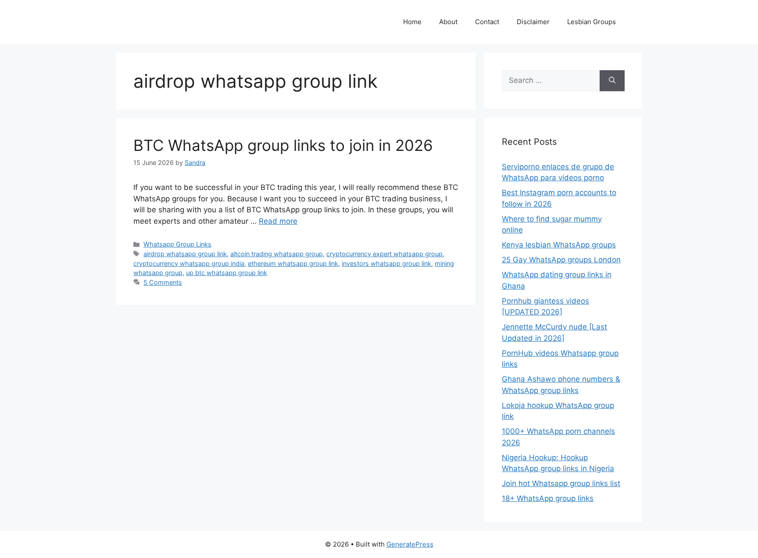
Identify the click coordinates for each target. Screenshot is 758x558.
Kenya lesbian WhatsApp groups (559, 244)
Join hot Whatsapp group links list (561, 483)
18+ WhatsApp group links (548, 498)
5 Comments (162, 282)
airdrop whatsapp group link (185, 254)
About (448, 22)
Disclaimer (533, 22)
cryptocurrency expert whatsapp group (384, 254)
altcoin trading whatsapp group (276, 254)
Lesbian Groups (591, 22)
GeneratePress (409, 544)
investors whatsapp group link (386, 263)
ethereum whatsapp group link (293, 263)
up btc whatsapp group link (226, 272)
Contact (487, 22)
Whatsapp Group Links (177, 244)
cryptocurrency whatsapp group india (188, 263)
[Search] (612, 80)
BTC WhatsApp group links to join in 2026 (283, 145)
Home (412, 22)
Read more (278, 221)
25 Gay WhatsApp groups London (561, 259)
